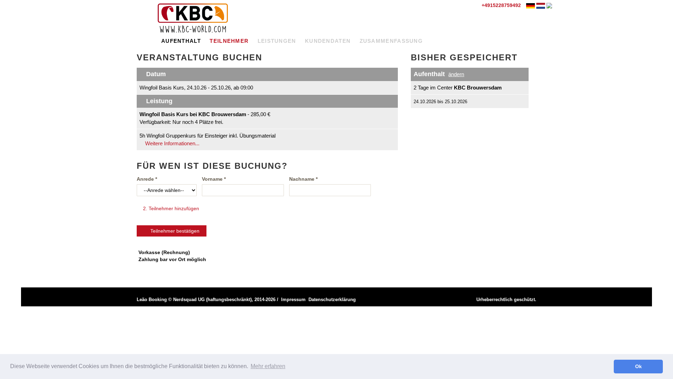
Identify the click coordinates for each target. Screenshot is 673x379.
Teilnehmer (229, 41)
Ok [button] (638, 366)
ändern (456, 74)
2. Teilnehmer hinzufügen (170, 208)
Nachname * (303, 179)
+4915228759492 (500, 5)
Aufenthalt (181, 41)
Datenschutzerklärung (332, 299)
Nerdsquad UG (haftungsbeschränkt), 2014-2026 (224, 299)
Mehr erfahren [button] (268, 366)
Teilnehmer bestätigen (173, 231)
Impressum (293, 299)
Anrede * (147, 179)
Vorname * (214, 179)
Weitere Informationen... (171, 143)
